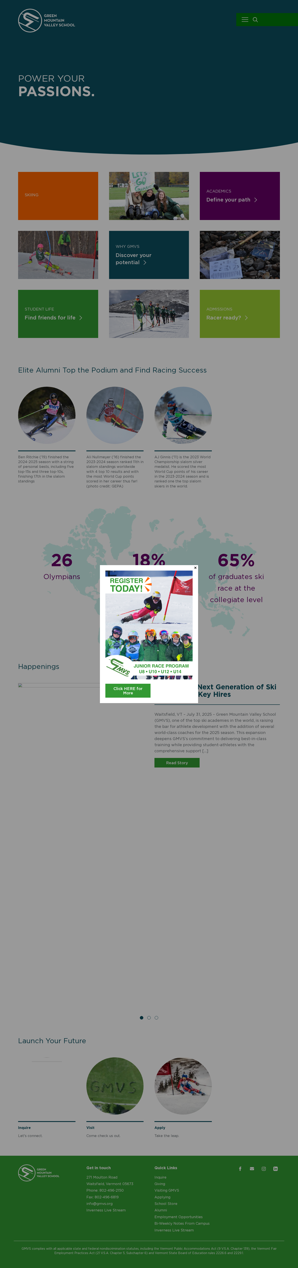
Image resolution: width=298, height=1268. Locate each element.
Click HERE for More (127, 690)
